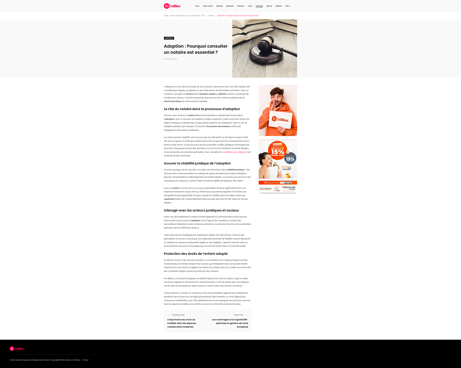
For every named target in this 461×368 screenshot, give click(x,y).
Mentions (76, 360)
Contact (85, 360)
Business (230, 6)
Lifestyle (259, 6)
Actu (197, 6)
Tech (250, 6)
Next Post (238, 315)
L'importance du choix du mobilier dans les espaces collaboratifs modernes (181, 323)
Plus (287, 6)
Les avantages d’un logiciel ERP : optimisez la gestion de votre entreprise (230, 323)
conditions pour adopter (234, 152)
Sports (269, 6)
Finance (240, 6)
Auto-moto (208, 6)
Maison (279, 6)
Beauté (219, 6)
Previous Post (178, 315)
